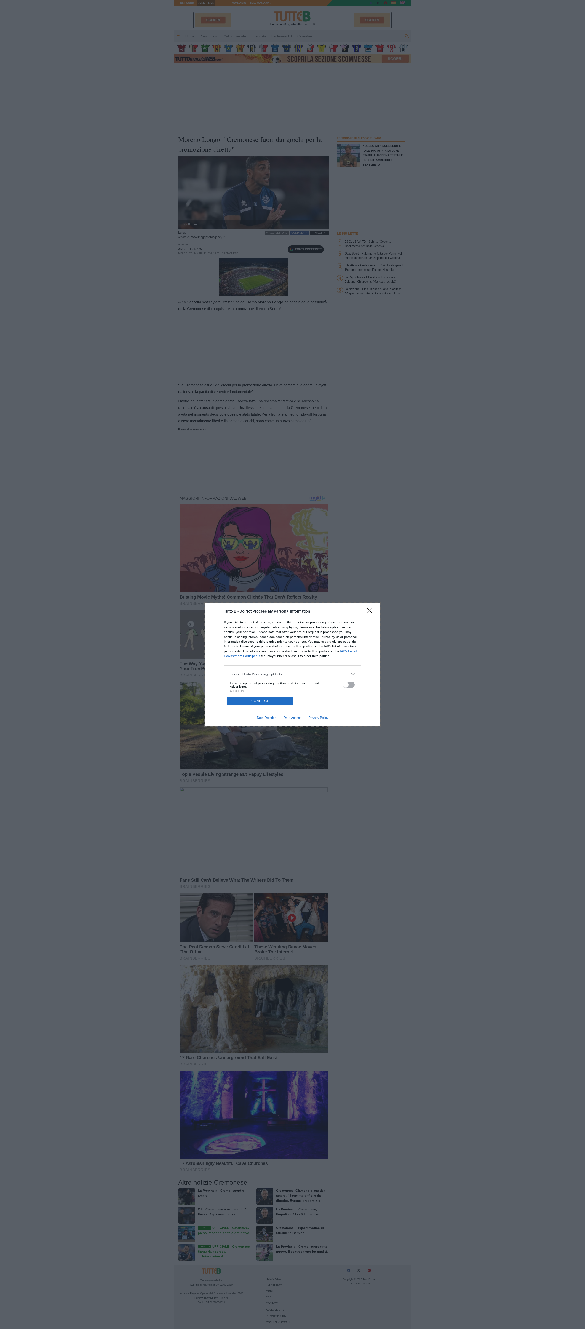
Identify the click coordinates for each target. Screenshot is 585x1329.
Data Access (292, 717)
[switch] (349, 685)
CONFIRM (259, 701)
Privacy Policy (318, 717)
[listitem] (292, 674)
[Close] (371, 612)
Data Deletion (267, 717)
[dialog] (292, 664)
